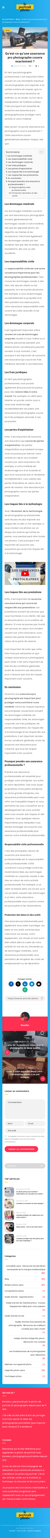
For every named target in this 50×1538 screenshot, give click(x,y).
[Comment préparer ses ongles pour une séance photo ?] (9, 1215)
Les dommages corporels (20, 162)
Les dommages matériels (19, 155)
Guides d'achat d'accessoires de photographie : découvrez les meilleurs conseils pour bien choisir (27, 1325)
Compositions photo (14, 1291)
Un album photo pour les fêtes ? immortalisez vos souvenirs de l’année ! (29, 1193)
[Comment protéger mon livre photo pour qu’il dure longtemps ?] (9, 1238)
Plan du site (21, 1531)
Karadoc (25, 1025)
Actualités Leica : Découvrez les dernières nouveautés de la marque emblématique (25, 1268)
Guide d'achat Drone (14, 1316)
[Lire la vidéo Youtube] (25, 573)
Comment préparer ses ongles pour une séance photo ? (29, 1216)
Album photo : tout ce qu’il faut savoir (29, 1227)
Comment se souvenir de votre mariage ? (30, 1203)
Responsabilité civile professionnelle (21, 188)
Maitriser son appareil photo (18, 1364)
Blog (18, 19)
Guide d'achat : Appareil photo (19, 1297)
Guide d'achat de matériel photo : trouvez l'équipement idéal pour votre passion (25, 1305)
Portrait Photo (8, 19)
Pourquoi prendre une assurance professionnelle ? (24, 183)
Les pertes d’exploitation (20, 168)
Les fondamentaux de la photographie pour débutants (27, 1353)
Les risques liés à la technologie (23, 171)
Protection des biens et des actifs (24, 194)
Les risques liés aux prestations (23, 175)
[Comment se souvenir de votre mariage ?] (9, 1203)
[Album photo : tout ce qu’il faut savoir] (9, 1227)
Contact (12, 1531)
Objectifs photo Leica (15, 1370)
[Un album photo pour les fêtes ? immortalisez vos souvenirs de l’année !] (9, 1191)
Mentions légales (34, 1531)
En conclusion (14, 178)
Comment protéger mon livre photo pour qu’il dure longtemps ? (30, 1239)
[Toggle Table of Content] (40, 152)
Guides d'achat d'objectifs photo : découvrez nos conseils (29, 1340)
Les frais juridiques (17, 165)
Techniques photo (13, 1376)
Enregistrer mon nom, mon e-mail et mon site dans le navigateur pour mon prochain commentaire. (24, 1139)
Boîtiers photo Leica (14, 1285)
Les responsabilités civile (20, 159)
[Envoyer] (42, 1166)
